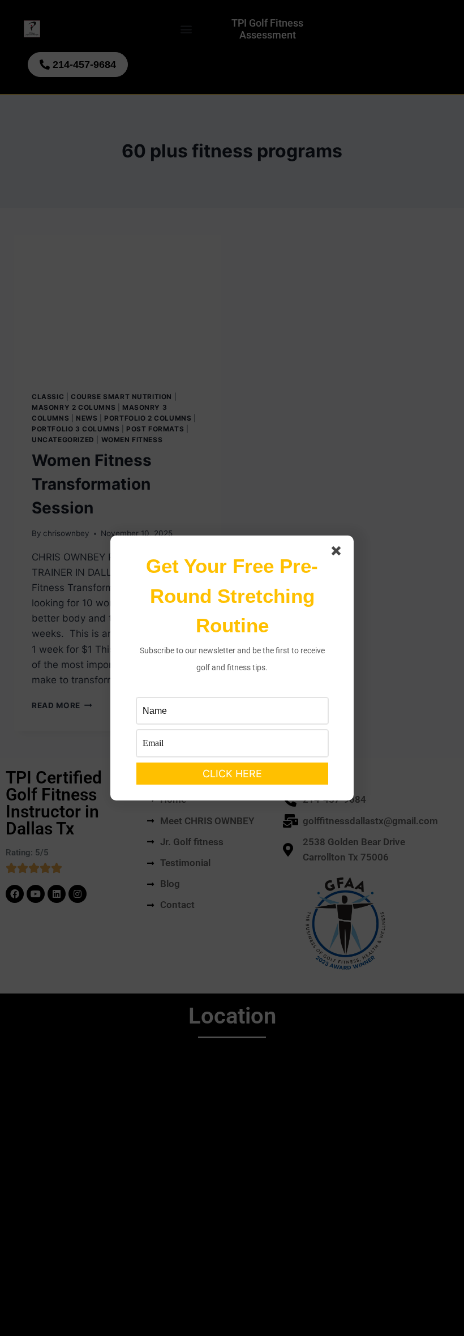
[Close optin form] (338, 553)
